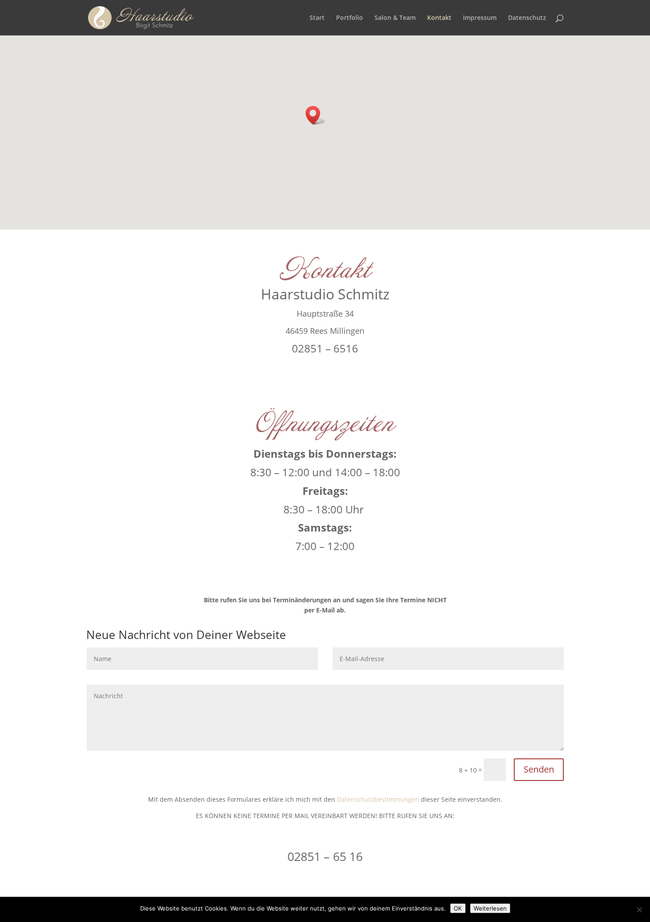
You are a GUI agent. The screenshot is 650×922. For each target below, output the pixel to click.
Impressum (480, 18)
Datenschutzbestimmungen (378, 799)
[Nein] (639, 909)
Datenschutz (527, 18)
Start (317, 18)
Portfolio (349, 18)
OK (458, 908)
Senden (539, 769)
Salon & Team (395, 18)
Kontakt (439, 18)
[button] (316, 115)
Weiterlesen (490, 908)
